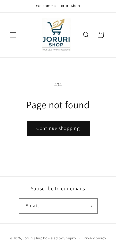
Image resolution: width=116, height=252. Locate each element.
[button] (13, 35)
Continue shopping (58, 128)
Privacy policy (94, 238)
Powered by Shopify (59, 238)
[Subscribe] (90, 206)
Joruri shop (33, 238)
